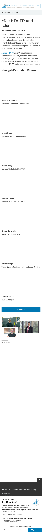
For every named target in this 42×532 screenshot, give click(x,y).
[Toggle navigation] (38, 6)
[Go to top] (39, 480)
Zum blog (21, 309)
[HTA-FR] (18, 6)
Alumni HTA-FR (8, 53)
